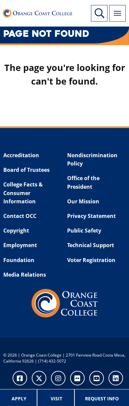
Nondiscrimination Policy (92, 160)
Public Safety (84, 230)
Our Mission (83, 201)
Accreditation (21, 155)
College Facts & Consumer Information (23, 193)
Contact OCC (19, 216)
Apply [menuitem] (19, 398)
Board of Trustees (26, 169)
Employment (20, 245)
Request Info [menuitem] (102, 398)
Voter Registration (91, 260)
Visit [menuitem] (56, 398)
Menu (117, 13)
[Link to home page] (39, 11)
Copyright (16, 230)
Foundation (18, 260)
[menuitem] (19, 397)
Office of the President (83, 182)
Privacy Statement (91, 216)
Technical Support (90, 245)
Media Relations (24, 274)
